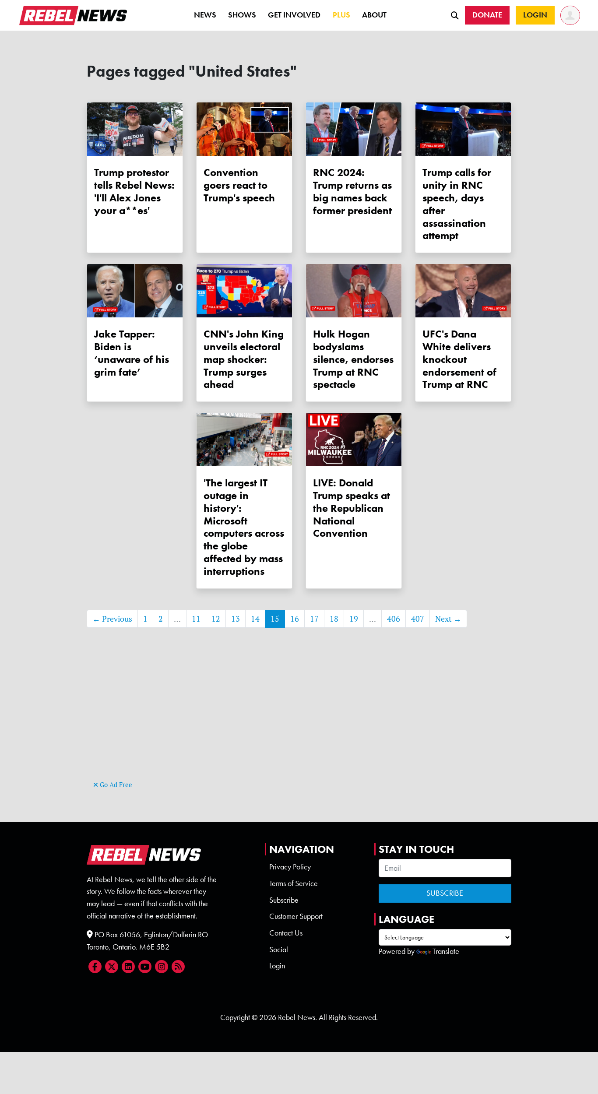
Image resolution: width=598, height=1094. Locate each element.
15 (275, 619)
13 (235, 619)
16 (294, 619)
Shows (242, 15)
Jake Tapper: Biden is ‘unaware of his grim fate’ (131, 352)
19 (353, 619)
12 (215, 619)
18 (334, 619)
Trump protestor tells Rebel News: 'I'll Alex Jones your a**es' (134, 191)
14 (255, 619)
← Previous (112, 619)
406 (393, 619)
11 (196, 619)
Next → (448, 619)
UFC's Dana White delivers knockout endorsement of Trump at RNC (459, 359)
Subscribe (284, 900)
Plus (341, 15)
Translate (446, 951)
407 (417, 619)
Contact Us (286, 933)
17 (314, 619)
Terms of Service (293, 883)
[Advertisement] (299, 717)
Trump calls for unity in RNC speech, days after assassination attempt (456, 203)
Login (277, 965)
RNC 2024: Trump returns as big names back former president (352, 191)
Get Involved (294, 15)
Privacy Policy (290, 867)
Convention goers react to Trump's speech (239, 184)
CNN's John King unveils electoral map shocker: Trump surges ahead (244, 359)
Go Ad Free (115, 785)
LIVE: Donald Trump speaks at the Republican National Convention (351, 508)
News (205, 15)
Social (278, 949)
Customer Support (296, 916)
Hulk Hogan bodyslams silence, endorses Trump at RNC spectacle (353, 359)
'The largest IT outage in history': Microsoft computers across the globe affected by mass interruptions (244, 527)
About (374, 15)
